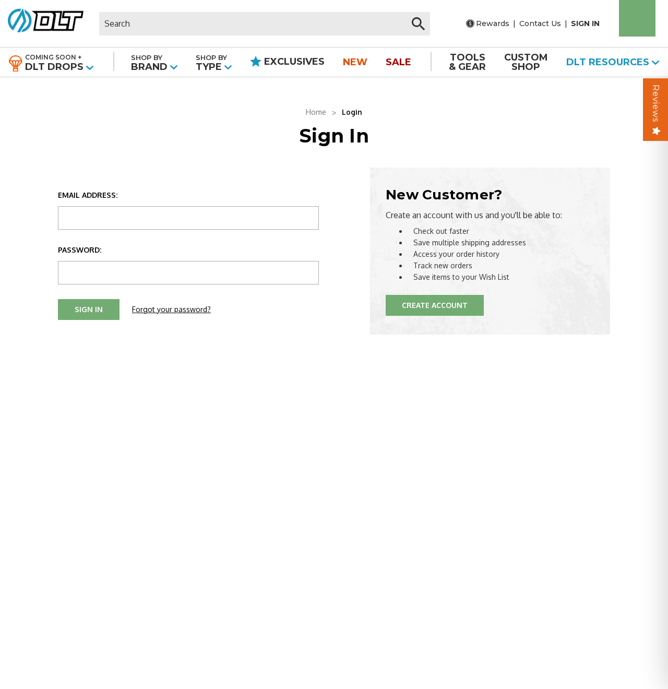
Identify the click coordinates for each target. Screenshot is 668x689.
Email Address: (87, 195)
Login (352, 112)
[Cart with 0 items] (637, 18)
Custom (526, 62)
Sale (398, 62)
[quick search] (418, 23)
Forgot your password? (171, 309)
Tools (467, 62)
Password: (79, 249)
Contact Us (540, 23)
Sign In (585, 23)
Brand (150, 63)
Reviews (656, 103)
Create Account (435, 305)
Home (316, 112)
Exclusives (293, 61)
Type (211, 63)
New (355, 62)
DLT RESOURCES (609, 62)
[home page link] (45, 23)
